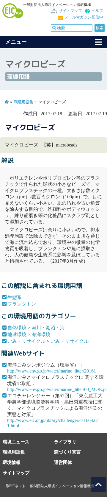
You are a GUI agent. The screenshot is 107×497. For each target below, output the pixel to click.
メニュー (16, 42)
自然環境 (16, 327)
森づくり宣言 (67, 451)
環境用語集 (23, 102)
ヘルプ (97, 11)
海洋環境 (41, 334)
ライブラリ (65, 441)
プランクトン (21, 303)
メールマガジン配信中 (83, 17)
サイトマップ (70, 11)
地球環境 (16, 334)
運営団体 (63, 462)
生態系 (14, 297)
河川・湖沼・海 (48, 327)
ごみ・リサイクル (26, 341)
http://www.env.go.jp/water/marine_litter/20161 (51, 370)
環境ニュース (16, 441)
